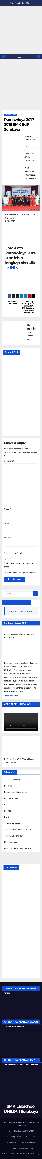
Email (7, 523)
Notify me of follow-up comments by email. (20, 565)
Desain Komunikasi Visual (15, 792)
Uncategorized (11, 842)
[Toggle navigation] (19, 56)
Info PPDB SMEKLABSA (27, 1142)
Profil (6, 817)
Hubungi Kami (12, 1142)
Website (7, 537)
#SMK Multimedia (29, 159)
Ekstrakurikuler (11, 798)
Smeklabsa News (10, 115)
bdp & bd (8, 786)
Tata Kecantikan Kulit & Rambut (18, 829)
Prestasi (7, 811)
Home (10, 1131)
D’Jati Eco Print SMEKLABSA (24, 1131)
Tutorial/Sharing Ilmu (13, 836)
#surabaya (30, 175)
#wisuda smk (30, 178)
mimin (29, 136)
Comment (9, 461)
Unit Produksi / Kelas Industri (17, 848)
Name (7, 509)
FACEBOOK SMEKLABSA (16, 602)
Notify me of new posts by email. (21, 572)
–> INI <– (12, 267)
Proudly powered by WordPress (14, 1122)
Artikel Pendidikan (12, 779)
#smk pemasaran (29, 169)
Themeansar (22, 1125)
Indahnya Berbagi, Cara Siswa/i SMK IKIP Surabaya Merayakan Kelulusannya (28, 307)
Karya (7, 804)
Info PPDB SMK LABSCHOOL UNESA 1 (21, 1148)
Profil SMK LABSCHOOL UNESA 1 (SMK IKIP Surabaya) (21, 1154)
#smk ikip (30, 153)
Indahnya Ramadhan (12, 303)
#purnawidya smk (30, 148)
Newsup (36, 1122)
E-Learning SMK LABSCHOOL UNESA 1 (21, 1137)
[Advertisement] (21, 88)
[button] (34, 56)
